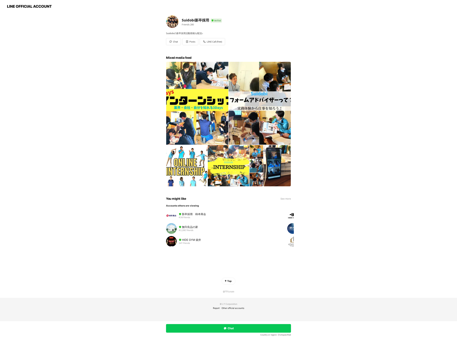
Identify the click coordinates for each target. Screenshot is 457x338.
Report (216, 308)
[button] (190, 41)
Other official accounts (233, 308)
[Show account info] (216, 21)
